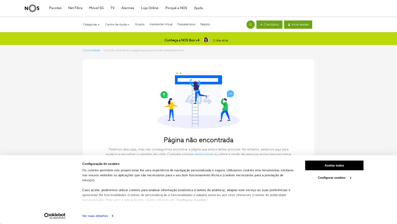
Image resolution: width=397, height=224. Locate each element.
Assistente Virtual (160, 24)
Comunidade (91, 50)
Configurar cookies (332, 177)
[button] (269, 24)
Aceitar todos (334, 165)
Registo (205, 24)
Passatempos (186, 24)
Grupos (140, 24)
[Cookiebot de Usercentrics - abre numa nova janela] (55, 216)
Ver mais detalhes (95, 216)
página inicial (203, 154)
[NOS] (32, 8)
